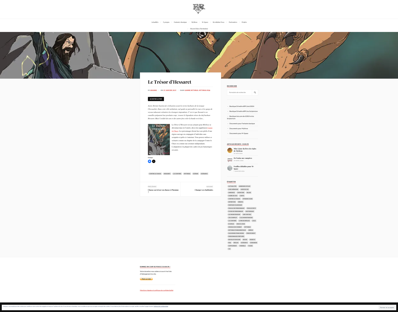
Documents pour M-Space (238, 133)
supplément (232, 245)
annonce (231, 192)
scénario (204, 173)
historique (250, 211)
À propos (166, 22)
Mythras (194, 22)
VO (229, 249)
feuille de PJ (251, 208)
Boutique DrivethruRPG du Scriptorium (243, 111)
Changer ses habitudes (204, 190)
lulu (254, 220)
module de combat (235, 227)
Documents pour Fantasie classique (242, 123)
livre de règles (244, 220)
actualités (232, 186)
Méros (251, 230)
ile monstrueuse (234, 214)
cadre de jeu (232, 195)
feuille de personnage (236, 208)
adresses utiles (244, 186)
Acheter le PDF (156, 99)
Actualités (154, 22)
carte (242, 195)
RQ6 (229, 242)
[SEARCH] (255, 92)
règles (236, 242)
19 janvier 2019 (169, 90)
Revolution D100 (218, 22)
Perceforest (251, 233)
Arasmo (153, 90)
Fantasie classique (180, 22)
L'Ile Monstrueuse (246, 217)
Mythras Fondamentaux (237, 230)
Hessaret (167, 173)
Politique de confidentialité (161, 306)
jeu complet (232, 217)
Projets (244, 22)
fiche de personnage (235, 211)
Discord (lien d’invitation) (199, 28)
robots (252, 239)
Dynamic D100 (247, 198)
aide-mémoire (233, 189)
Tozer (250, 245)
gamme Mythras (191, 90)
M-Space (205, 22)
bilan (249, 192)
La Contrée (177, 173)
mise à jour (241, 224)
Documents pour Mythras (238, 128)
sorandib (253, 242)
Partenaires (233, 22)
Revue (245, 239)
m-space (231, 224)
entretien (231, 202)
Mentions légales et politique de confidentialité (156, 290)
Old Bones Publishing (236, 233)
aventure (240, 192)
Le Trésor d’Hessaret (169, 82)
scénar (195, 173)
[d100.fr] (199, 12)
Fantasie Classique (235, 205)
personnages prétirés (236, 236)
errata (240, 202)
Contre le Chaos (155, 173)
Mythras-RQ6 (204, 90)
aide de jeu (245, 189)
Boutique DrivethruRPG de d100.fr (241, 106)
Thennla (243, 245)
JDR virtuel (247, 214)
